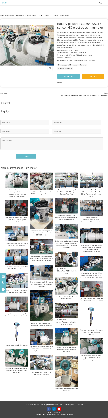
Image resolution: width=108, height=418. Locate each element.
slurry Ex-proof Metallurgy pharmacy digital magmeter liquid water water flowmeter (66, 218)
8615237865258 (33, 404)
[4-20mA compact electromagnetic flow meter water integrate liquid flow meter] (16, 358)
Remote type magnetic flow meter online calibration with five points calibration (41, 284)
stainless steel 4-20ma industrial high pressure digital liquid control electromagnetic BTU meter (41, 258)
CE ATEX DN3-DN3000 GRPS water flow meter (66, 297)
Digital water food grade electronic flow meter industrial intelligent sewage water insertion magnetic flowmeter (66, 244)
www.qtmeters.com (14, 68)
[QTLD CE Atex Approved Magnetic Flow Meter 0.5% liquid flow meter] (91, 289)
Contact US (68, 76)
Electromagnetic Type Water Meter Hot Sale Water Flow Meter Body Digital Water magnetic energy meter (91, 193)
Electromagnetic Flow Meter (67, 65)
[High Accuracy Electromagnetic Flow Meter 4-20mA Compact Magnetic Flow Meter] (66, 180)
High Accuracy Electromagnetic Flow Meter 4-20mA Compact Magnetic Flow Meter (66, 192)
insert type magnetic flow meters (17, 345)
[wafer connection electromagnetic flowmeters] (66, 371)
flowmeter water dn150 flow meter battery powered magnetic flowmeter (91, 332)
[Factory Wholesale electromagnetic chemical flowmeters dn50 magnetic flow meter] (91, 208)
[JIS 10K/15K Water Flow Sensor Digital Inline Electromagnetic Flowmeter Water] (16, 208)
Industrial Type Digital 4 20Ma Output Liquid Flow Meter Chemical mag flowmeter (84, 95)
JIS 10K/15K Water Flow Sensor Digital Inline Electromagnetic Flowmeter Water (16, 220)
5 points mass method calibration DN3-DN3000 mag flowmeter (17, 268)
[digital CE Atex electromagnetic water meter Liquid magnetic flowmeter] (66, 337)
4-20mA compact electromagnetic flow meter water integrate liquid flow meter (16, 370)
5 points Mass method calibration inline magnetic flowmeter (17, 244)
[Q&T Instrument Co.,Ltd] (11, 2)
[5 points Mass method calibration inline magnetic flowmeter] (16, 233)
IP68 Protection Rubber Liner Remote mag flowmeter (41, 373)
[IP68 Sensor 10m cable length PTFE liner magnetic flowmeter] (41, 181)
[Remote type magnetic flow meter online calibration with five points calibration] (41, 272)
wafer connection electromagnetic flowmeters (66, 390)
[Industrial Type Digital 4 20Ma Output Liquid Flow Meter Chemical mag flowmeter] (91, 346)
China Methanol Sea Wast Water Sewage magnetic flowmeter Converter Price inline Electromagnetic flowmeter (91, 248)
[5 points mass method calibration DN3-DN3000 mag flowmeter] (16, 257)
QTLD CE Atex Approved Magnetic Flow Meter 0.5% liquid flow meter (91, 300)
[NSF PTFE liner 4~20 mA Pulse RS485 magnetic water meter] (16, 280)
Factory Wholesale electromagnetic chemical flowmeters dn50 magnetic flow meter (91, 221)
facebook (57, 412)
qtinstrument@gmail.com (54, 404)
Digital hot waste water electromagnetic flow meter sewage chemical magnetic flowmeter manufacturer (17, 193)
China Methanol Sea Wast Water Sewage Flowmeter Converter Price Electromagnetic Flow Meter (91, 275)
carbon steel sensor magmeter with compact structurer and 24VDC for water (41, 233)
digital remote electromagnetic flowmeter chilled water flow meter (16, 315)
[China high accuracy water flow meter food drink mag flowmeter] (41, 305)
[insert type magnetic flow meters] (16, 331)
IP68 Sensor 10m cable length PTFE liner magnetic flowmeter (41, 193)
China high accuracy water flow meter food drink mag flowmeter (41, 324)
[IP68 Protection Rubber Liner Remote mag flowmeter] (41, 362)
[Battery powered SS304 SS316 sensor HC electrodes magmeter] (27, 45)
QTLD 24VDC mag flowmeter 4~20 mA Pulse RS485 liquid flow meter (66, 271)
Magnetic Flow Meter (65, 68)
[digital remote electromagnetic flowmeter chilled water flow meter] (16, 304)
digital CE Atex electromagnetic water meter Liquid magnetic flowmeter (66, 350)
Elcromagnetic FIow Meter (15, 15)
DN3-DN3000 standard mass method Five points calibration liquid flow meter (66, 322)
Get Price (93, 76)
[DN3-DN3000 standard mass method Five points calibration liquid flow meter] (66, 310)
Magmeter (83, 65)
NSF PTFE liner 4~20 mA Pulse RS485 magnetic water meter (16, 291)
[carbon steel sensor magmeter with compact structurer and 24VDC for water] (41, 213)
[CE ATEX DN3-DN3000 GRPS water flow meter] (66, 286)
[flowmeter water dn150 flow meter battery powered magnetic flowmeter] (91, 316)
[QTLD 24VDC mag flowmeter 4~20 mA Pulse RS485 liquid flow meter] (66, 259)
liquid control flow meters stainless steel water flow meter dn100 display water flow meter (41, 349)
